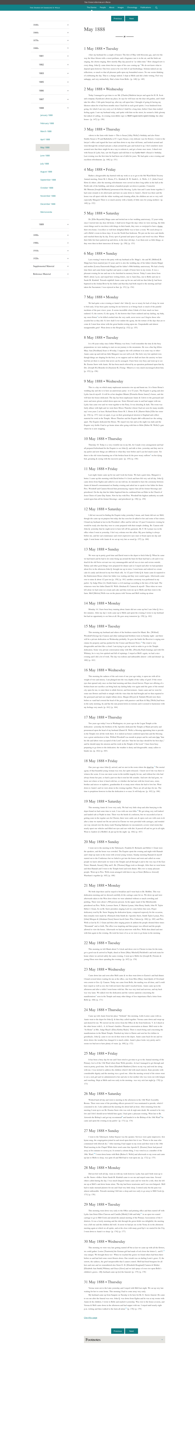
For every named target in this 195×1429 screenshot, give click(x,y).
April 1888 (45, 139)
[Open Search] (156, 7)
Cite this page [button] (90, 1317)
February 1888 (47, 123)
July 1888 (44, 163)
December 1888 (47, 204)
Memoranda (46, 212)
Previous (118, 18)
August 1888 (46, 171)
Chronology (132, 7)
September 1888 (48, 179)
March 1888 (45, 131)
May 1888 (44, 147)
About (111, 7)
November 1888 (48, 195)
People (103, 7)
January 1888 (46, 115)
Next (131, 18)
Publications (145, 7)
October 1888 (46, 187)
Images (121, 7)
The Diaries (91, 7)
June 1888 (45, 155)
